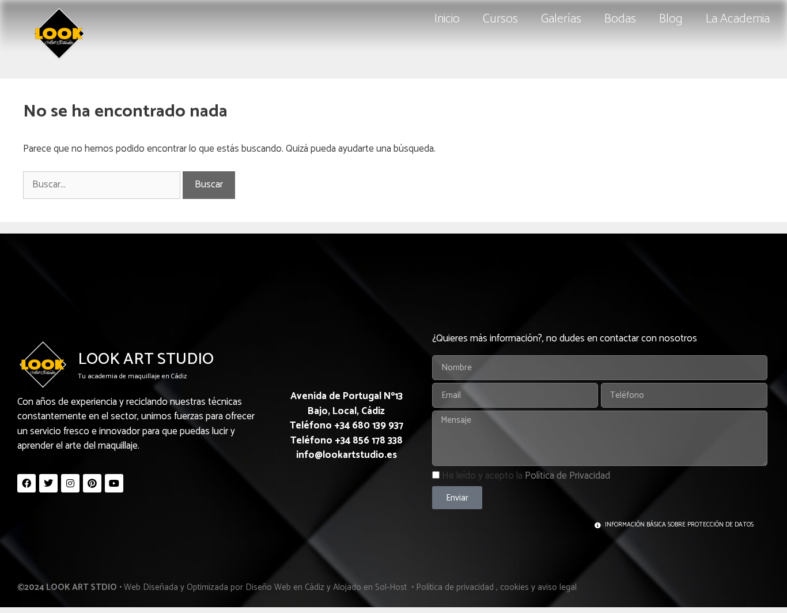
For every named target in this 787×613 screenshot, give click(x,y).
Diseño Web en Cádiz (284, 587)
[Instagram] (70, 483)
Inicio (447, 19)
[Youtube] (114, 483)
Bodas (620, 19)
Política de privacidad (455, 587)
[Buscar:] (103, 184)
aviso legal (557, 587)
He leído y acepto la (526, 476)
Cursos (500, 19)
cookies (514, 587)
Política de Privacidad (567, 476)
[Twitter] (48, 483)
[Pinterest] (92, 483)
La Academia (738, 19)
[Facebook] (26, 483)
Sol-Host (392, 587)
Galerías (561, 19)
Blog (671, 19)
